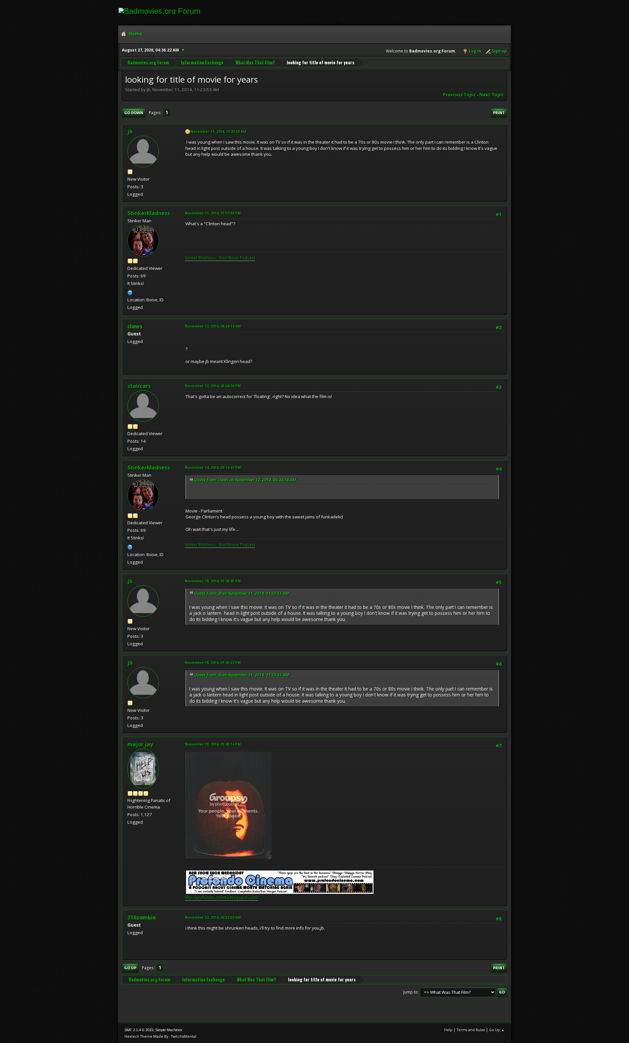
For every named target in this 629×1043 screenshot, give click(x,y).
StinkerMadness (148, 213)
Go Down (133, 112)
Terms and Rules (471, 1029)
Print (499, 112)
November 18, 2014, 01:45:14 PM (213, 744)
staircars (139, 386)
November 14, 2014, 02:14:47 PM (213, 467)
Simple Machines (168, 1030)
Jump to (410, 992)
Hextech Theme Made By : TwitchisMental (160, 1036)
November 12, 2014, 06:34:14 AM (213, 326)
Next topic (491, 95)
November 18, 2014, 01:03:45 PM (213, 580)
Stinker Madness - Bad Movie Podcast (220, 258)
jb (130, 131)
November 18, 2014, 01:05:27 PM (213, 662)
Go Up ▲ (497, 1029)
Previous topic (459, 95)
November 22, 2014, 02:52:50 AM (213, 917)
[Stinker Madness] (130, 292)
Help (448, 1029)
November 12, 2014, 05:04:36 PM (213, 385)
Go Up (130, 967)
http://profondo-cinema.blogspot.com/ (221, 897)
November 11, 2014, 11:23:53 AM (218, 131)
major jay (140, 744)
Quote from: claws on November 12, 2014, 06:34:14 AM (245, 480)
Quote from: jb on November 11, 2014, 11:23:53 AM (241, 593)
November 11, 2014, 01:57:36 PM (213, 213)
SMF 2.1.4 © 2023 (138, 1030)
